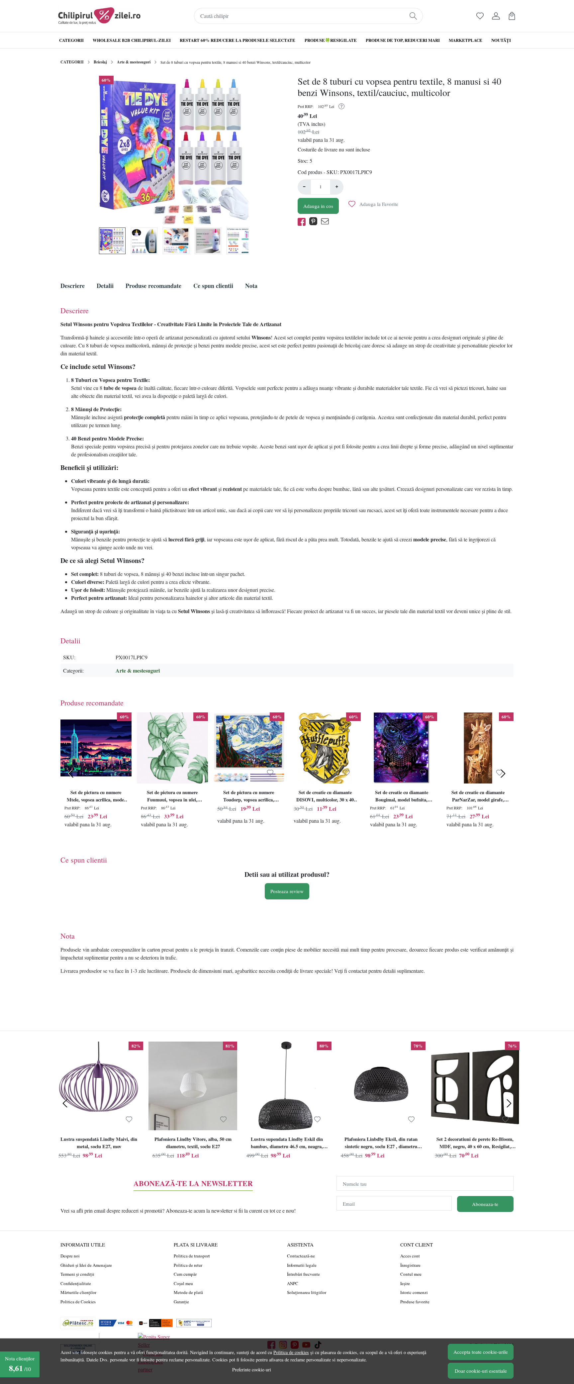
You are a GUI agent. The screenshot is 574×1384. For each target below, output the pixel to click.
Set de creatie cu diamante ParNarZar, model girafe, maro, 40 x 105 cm (478, 797)
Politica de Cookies (78, 1302)
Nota (251, 285)
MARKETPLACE (465, 40)
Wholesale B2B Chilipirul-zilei (132, 40)
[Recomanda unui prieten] (327, 221)
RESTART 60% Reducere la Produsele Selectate (237, 40)
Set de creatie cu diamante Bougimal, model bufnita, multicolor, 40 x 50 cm (401, 797)
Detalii (105, 285)
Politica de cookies (291, 1352)
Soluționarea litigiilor (306, 1292)
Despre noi (70, 1256)
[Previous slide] (71, 773)
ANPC (292, 1283)
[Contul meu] (496, 16)
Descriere (72, 285)
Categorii (71, 40)
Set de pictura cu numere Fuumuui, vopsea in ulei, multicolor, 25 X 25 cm (172, 797)
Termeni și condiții (77, 1274)
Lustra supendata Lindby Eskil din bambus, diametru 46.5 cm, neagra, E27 (287, 1144)
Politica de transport (192, 1256)
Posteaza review (287, 891)
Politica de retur (188, 1265)
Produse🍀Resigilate (331, 40)
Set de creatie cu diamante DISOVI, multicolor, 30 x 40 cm (325, 797)
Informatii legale (302, 1265)
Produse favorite (415, 1302)
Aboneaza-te (485, 1204)
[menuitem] (112, 241)
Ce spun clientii (213, 285)
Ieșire (405, 1283)
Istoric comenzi (414, 1292)
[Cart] (512, 16)
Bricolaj (100, 62)
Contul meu (411, 1274)
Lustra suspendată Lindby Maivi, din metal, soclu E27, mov (98, 1143)
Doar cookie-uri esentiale (481, 1370)
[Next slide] (503, 773)
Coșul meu (183, 1283)
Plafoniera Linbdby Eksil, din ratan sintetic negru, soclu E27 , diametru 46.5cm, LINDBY (381, 1144)
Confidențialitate (75, 1283)
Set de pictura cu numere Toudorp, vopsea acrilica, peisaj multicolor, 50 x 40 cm (249, 797)
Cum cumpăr (185, 1274)
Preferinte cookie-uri (251, 1369)
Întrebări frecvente (303, 1274)
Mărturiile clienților (78, 1292)
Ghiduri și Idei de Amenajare (86, 1265)
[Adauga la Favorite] (117, 773)
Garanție (181, 1302)
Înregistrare (410, 1265)
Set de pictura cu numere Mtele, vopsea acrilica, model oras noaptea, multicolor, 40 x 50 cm (96, 797)
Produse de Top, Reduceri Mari (403, 40)
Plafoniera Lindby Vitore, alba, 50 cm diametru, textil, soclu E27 (193, 1143)
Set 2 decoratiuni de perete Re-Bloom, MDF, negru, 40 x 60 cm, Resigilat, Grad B (475, 1144)
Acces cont (410, 1256)
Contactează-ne (301, 1256)
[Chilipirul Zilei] (99, 16)
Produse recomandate (153, 285)
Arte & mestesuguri (133, 62)
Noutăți (501, 40)
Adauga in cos (318, 206)
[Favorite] (480, 16)
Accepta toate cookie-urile (480, 1351)
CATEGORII (72, 62)
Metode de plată (188, 1292)
